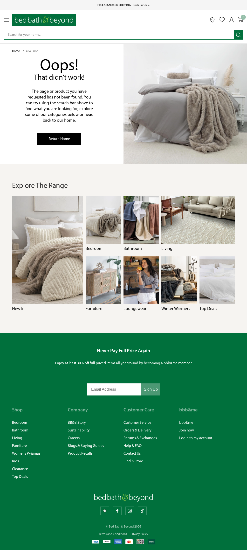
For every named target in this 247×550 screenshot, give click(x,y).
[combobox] (119, 34)
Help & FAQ (133, 445)
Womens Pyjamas (26, 453)
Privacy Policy (139, 534)
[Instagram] (129, 511)
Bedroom (19, 422)
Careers (74, 438)
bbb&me (186, 422)
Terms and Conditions (113, 534)
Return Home (59, 138)
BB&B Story (77, 422)
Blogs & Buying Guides (86, 445)
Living (17, 438)
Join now (186, 430)
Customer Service (137, 422)
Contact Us (132, 453)
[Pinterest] (104, 511)
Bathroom (20, 430)
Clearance (20, 468)
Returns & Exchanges (140, 438)
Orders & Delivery (137, 430)
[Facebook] (117, 511)
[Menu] (6, 20)
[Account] (231, 19)
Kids (15, 461)
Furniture (19, 445)
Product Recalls (80, 453)
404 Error (32, 51)
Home (16, 51)
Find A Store (133, 461)
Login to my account (195, 438)
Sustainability (79, 430)
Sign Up (151, 389)
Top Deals (20, 476)
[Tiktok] (142, 511)
